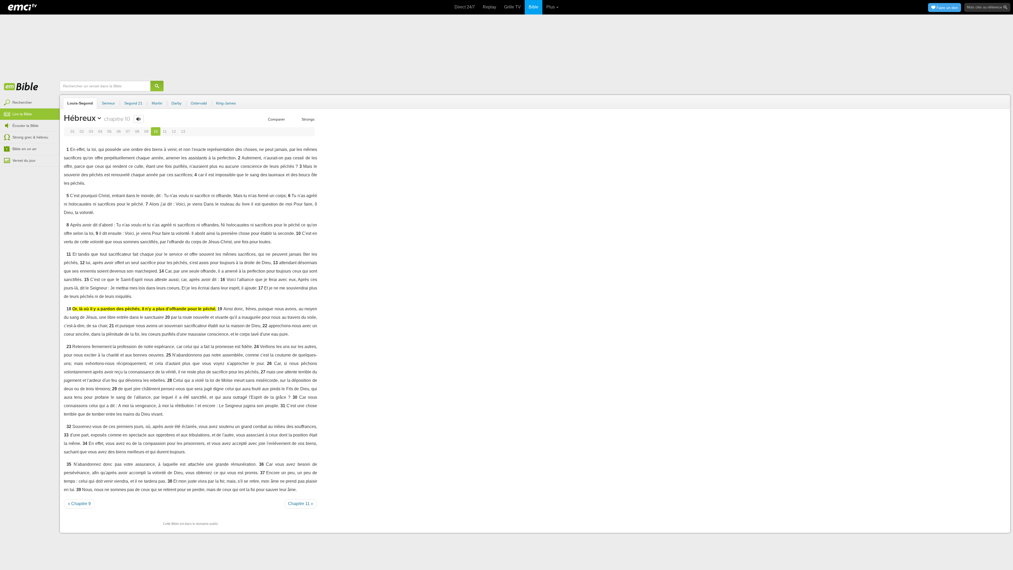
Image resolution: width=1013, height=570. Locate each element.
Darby (176, 103)
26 (269, 363)
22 (264, 326)
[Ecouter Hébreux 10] (139, 119)
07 (128, 131)
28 (169, 380)
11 (165, 131)
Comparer (276, 119)
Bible (533, 7)
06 (119, 131)
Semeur (108, 103)
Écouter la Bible (25, 126)
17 (260, 288)
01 (72, 131)
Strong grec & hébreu (30, 137)
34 (85, 443)
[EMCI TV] (22, 6)
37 (262, 473)
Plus (551, 7)
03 (91, 131)
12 (174, 131)
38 (170, 481)
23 (68, 346)
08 (137, 131)
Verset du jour (24, 160)
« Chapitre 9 (79, 503)
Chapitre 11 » (300, 503)
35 (68, 464)
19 (219, 309)
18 (68, 309)
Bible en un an (24, 149)
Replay (489, 7)
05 (109, 131)
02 (82, 131)
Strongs (307, 119)
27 (263, 372)
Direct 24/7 (465, 7)
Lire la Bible (22, 114)
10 (156, 131)
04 (100, 131)
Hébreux (80, 118)
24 (256, 346)
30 (295, 397)
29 (114, 389)
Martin (157, 103)
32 (68, 426)
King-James (226, 103)
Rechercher (22, 102)
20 (167, 317)
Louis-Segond (80, 103)
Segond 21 (133, 103)
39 (78, 489)
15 (86, 279)
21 (111, 326)
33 (66, 435)
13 (183, 131)
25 (168, 355)
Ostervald (199, 103)
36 (261, 464)
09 (146, 131)
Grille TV (512, 7)
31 (282, 405)
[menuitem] (30, 102)
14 (161, 271)
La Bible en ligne (21, 87)
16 (222, 279)
